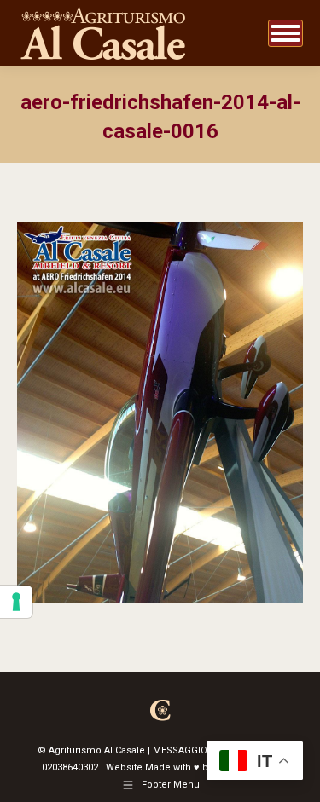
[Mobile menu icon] (285, 33)
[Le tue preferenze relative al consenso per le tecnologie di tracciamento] (16, 602)
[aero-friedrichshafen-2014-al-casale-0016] (160, 412)
